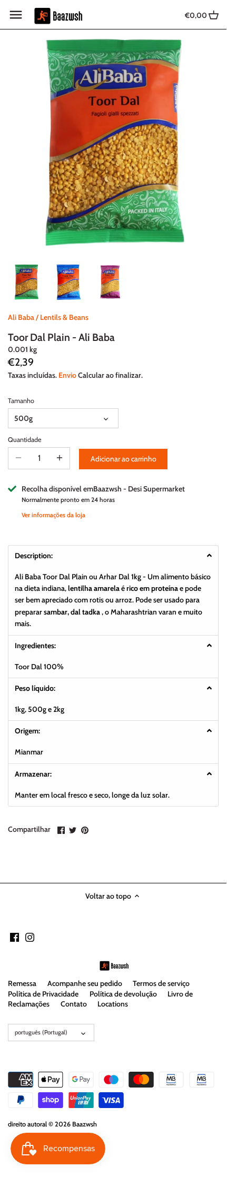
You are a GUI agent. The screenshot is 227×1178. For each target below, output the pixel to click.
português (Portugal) (41, 1032)
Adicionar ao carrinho (123, 459)
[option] (26, 282)
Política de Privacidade (43, 994)
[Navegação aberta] (16, 15)
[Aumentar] (60, 458)
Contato (74, 1004)
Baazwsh (84, 1124)
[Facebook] (14, 937)
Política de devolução (123, 994)
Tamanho (21, 401)
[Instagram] (29, 937)
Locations (112, 1004)
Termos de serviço (161, 983)
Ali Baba (21, 317)
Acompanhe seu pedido (84, 983)
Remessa (22, 983)
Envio (67, 375)
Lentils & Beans (64, 317)
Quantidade (24, 440)
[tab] (113, 555)
